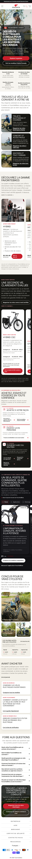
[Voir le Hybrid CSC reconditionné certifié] (12, 321)
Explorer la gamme (16, 58)
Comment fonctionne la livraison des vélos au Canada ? (13, 764)
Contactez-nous (15, 837)
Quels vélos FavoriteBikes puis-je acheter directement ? (12, 748)
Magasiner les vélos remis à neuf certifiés (16, 302)
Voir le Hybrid (15, 256)
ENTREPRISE (15, 821)
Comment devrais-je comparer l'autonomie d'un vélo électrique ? (12, 775)
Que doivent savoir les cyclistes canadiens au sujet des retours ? (12, 770)
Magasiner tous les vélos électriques (16, 806)
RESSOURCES (15, 841)
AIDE (15, 825)
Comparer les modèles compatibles (13, 560)
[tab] (5, 502)
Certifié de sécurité (15, 833)
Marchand (15, 829)
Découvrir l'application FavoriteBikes (12, 565)
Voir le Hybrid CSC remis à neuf (12, 370)
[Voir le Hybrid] (12, 210)
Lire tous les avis (24, 641)
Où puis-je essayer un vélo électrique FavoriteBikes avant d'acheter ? (14, 780)
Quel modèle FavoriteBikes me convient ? (12, 753)
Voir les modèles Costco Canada (16, 63)
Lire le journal (5, 677)
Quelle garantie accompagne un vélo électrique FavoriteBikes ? (13, 759)
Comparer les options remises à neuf (16, 812)
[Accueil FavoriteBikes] (16, 6)
